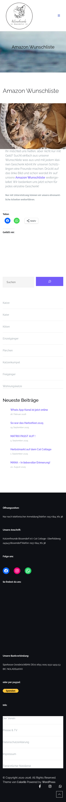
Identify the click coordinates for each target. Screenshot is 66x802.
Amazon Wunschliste (30, 177)
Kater (6, 314)
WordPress (48, 782)
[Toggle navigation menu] (59, 16)
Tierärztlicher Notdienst (17, 765)
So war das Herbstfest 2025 (26, 423)
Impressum (9, 754)
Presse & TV (10, 730)
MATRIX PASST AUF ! (22, 436)
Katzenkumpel (11, 362)
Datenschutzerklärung (16, 742)
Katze (6, 302)
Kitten (6, 326)
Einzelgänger (11, 338)
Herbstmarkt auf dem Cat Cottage (30, 449)
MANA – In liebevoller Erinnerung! (30, 462)
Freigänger (9, 374)
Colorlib (21, 782)
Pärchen (8, 350)
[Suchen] (49, 281)
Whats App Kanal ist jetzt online (29, 409)
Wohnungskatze (12, 386)
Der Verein (9, 718)
